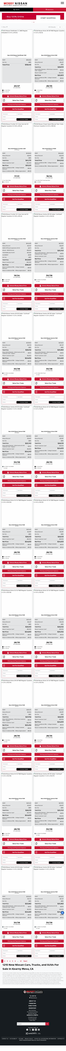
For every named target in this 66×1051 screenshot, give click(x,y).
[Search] (47, 1023)
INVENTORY (32, 1008)
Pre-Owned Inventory (32, 1012)
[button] (62, 912)
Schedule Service (32, 1017)
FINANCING (32, 1003)
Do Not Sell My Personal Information (45, 1038)
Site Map (21, 1038)
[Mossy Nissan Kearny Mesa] (15, 4)
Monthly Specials (32, 1013)
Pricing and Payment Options (17, 104)
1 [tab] (32, 22)
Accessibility (13, 1038)
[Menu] (62, 3)
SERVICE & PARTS (32, 1015)
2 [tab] (33, 22)
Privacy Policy (29, 1038)
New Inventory (32, 1010)
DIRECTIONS (32, 1005)
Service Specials (32, 1019)
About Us (32, 1001)
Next (25, 961)
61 (21, 961)
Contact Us (5, 1038)
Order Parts (32, 1020)
